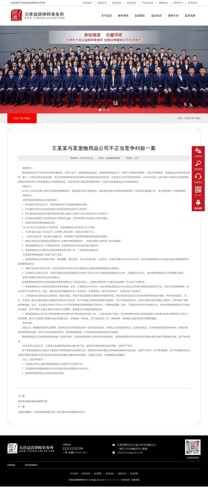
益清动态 (156, 15)
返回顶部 (198, 208)
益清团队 (140, 15)
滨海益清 (101, 3)
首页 (180, 118)
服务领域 (123, 15)
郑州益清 (131, 3)
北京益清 (87, 3)
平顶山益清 (147, 3)
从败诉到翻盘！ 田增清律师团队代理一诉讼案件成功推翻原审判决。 (52, 412)
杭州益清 (116, 3)
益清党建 (190, 15)
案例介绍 (173, 15)
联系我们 (192, 3)
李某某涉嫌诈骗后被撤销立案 (32, 401)
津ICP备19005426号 (113, 480)
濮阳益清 (163, 3)
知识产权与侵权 (193, 118)
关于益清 (106, 15)
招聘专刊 (178, 3)
